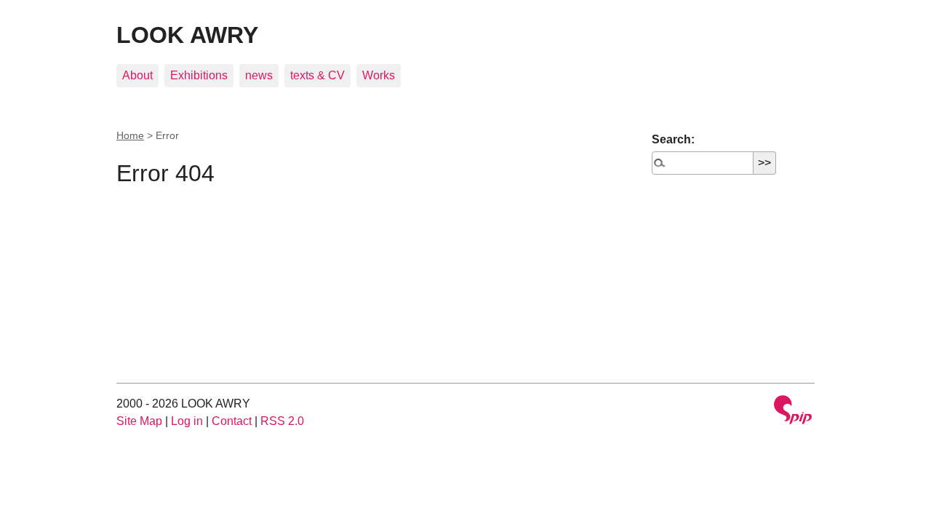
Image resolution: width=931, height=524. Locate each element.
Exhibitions (199, 75)
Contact (232, 421)
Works (378, 75)
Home (130, 135)
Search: (673, 139)
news (259, 75)
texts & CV (317, 75)
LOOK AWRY (187, 35)
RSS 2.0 (282, 421)
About (137, 75)
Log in (187, 421)
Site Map (139, 421)
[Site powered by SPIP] (793, 411)
